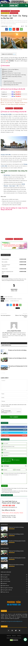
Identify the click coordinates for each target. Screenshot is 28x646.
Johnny (3, 26)
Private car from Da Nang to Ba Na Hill (14, 298)
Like (25, 426)
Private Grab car (5, 592)
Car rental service (5, 11)
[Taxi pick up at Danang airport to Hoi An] (4, 367)
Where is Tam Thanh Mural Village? (21, 316)
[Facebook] (8, 630)
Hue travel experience (5, 315)
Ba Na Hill (7, 300)
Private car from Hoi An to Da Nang (17, 350)
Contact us (19, 635)
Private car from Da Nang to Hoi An (17, 358)
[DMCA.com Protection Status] (14, 644)
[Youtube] (19, 630)
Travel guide (4, 576)
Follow (24, 429)
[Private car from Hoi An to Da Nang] (4, 351)
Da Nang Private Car (14, 300)
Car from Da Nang (15, 11)
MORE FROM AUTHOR (6, 345)
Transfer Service (14, 13)
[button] (26, 5)
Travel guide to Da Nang (7, 587)
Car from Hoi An (5, 579)
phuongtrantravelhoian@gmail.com (14, 621)
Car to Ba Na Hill (5, 13)
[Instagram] (12, 630)
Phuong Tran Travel (8, 296)
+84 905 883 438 (18, 108)
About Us (14, 635)
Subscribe (24, 435)
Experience (4, 583)
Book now (9, 108)
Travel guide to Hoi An (7, 589)
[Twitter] (15, 630)
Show (14, 54)
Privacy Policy (17, 492)
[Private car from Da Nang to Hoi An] (4, 359)
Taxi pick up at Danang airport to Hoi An (17, 540)
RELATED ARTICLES (6, 343)
